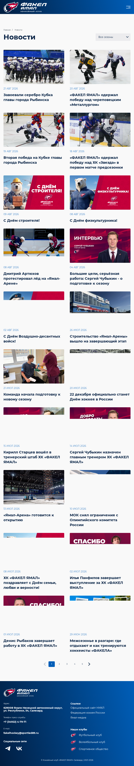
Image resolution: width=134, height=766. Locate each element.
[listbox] (113, 37)
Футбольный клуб (90, 735)
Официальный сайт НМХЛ (87, 707)
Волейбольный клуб (92, 742)
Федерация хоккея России (87, 712)
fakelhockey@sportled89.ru (21, 733)
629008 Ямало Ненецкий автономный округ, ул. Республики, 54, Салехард (32, 709)
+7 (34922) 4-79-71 (14, 721)
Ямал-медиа (78, 717)
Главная (7, 30)
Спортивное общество (93, 749)
